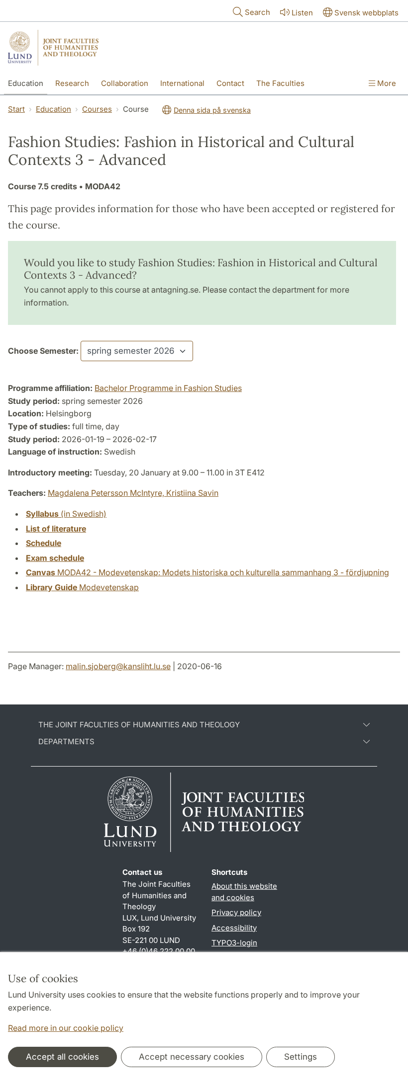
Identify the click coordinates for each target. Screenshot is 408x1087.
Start (16, 109)
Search (257, 12)
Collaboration (124, 83)
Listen (302, 12)
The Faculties (280, 83)
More (385, 83)
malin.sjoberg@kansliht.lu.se (118, 666)
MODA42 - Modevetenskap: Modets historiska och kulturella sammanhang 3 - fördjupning (207, 572)
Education (25, 83)
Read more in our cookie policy (65, 1028)
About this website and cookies (244, 891)
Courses (97, 109)
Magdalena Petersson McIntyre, (107, 493)
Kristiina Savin (192, 493)
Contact (230, 83)
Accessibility (234, 927)
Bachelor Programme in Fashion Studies (168, 388)
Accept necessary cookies (191, 1057)
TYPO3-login (234, 942)
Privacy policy (236, 912)
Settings (300, 1057)
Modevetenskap (82, 587)
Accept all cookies (62, 1057)
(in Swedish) (66, 514)
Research (72, 83)
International (182, 83)
